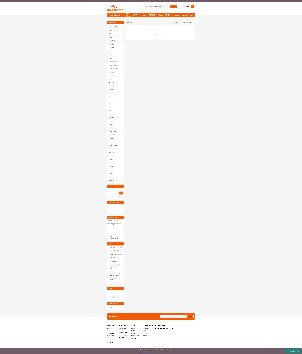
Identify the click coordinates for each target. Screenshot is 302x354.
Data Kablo (111, 47)
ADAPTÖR (185, 15)
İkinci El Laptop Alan (113, 26)
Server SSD (111, 159)
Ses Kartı (111, 163)
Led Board (111, 121)
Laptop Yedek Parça (113, 40)
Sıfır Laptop (111, 166)
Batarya (110, 58)
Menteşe (111, 138)
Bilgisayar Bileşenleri (113, 65)
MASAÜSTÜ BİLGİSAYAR (136, 15)
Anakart (110, 30)
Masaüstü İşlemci (113, 128)
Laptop (110, 110)
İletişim (108, 330)
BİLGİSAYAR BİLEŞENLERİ (152, 15)
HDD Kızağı (111, 89)
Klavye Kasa (111, 103)
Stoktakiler (129, 22)
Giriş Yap (186, 1)
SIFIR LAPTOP (144, 15)
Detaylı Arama (119, 197)
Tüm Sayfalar (119, 283)
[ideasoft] (143, 353)
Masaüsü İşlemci (113, 135)
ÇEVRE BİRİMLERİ (160, 15)
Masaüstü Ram (112, 131)
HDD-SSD (111, 54)
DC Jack (111, 75)
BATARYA (177, 15)
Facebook (145, 328)
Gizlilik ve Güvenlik (123, 332)
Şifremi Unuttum (135, 335)
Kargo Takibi (110, 342)
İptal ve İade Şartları (124, 335)
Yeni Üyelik (133, 330)
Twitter (145, 330)
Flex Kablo (111, 86)
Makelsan (115, 19)
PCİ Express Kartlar (113, 149)
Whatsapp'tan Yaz (294, 351)
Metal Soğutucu (112, 142)
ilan (109, 96)
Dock (110, 79)
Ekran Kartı (111, 82)
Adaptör (111, 37)
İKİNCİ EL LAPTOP (128, 15)
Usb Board (111, 173)
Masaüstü (111, 124)
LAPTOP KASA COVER (114, 114)
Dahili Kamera (112, 72)
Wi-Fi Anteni (111, 176)
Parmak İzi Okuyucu (113, 145)
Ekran (110, 33)
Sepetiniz (133, 338)
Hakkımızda (109, 328)
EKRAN (191, 15)
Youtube (145, 335)
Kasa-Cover (111, 44)
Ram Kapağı (111, 156)
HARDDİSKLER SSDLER (169, 15)
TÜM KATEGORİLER (115, 15)
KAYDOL (190, 316)
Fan (109, 51)
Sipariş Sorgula (110, 339)
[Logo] (115, 7)
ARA (173, 6)
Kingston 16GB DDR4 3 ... (115, 236)
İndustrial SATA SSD (113, 100)
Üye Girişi (133, 333)
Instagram (145, 333)
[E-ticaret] (150, 353)
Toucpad (111, 169)
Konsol (110, 107)
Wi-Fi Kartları (112, 180)
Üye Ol (192, 1)
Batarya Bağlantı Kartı (113, 61)
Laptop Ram (111, 117)
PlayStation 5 (112, 152)
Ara (121, 193)
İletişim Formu (110, 333)
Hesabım (133, 328)
